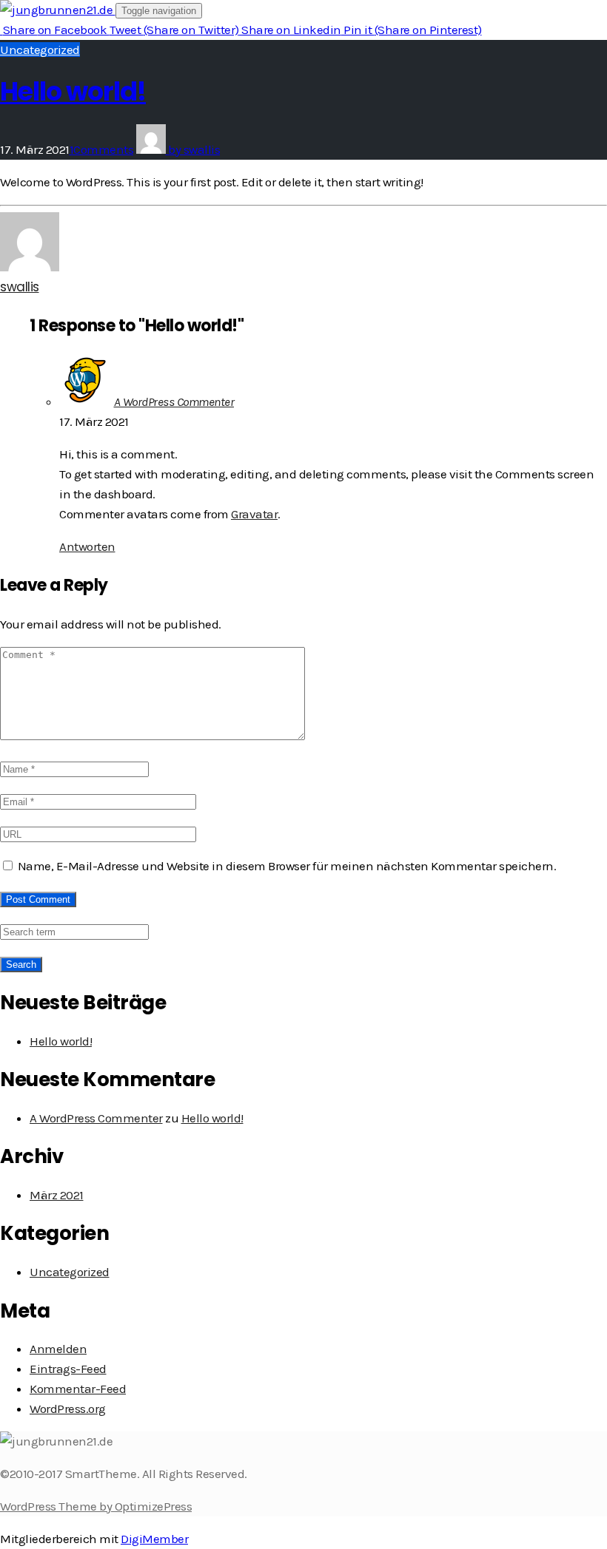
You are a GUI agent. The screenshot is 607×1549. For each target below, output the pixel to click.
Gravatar (254, 513)
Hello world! (73, 91)
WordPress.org (68, 1408)
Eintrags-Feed (68, 1368)
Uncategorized (40, 49)
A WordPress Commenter (174, 401)
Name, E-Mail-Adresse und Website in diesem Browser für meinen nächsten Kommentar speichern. (287, 865)
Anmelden (58, 1348)
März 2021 (57, 1194)
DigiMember (154, 1538)
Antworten (87, 546)
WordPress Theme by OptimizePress (96, 1506)
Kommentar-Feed (78, 1388)
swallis (19, 287)
